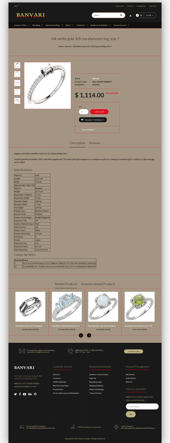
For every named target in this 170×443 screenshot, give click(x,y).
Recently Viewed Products (98, 284)
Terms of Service (95, 393)
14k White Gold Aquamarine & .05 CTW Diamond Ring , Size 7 (77, 326)
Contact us (57, 378)
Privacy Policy (58, 389)
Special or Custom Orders (98, 374)
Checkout (152, 6)
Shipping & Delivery (96, 386)
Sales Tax (92, 378)
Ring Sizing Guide (95, 382)
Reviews (94, 143)
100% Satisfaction (59, 382)
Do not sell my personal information (66, 393)
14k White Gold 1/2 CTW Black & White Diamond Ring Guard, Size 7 (43, 326)
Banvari (68, 46)
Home (60, 46)
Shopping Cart (141, 6)
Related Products (66, 284)
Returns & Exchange (96, 389)
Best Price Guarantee (60, 386)
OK (131, 414)
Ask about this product (94, 120)
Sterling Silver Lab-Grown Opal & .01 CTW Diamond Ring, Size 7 (114, 326)
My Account (120, 6)
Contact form (133, 351)
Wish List (130, 6)
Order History (131, 378)
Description (77, 143)
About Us (56, 374)
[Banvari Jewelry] (30, 16)
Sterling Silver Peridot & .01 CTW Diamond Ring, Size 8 (147, 326)
